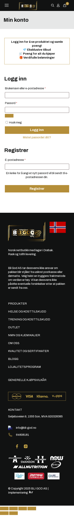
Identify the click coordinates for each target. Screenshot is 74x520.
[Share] (13, 508)
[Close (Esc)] (4, 508)
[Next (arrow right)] (13, 513)
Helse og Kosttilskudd (27, 311)
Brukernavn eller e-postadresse (30, 88)
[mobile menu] (7, 5)
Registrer (37, 188)
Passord (16, 103)
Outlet (14, 327)
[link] (17, 446)
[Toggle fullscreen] (22, 508)
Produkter (17, 303)
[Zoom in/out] (31, 508)
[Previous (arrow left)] (4, 513)
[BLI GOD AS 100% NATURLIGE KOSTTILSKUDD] (28, 5)
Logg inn (37, 130)
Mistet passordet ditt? (37, 137)
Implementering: (18, 492)
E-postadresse (20, 159)
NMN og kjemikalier (24, 335)
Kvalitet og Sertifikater (28, 351)
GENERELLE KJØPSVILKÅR (27, 379)
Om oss (13, 343)
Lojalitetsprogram (24, 366)
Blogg (13, 358)
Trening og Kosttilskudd (29, 319)
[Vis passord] (9, 116)
